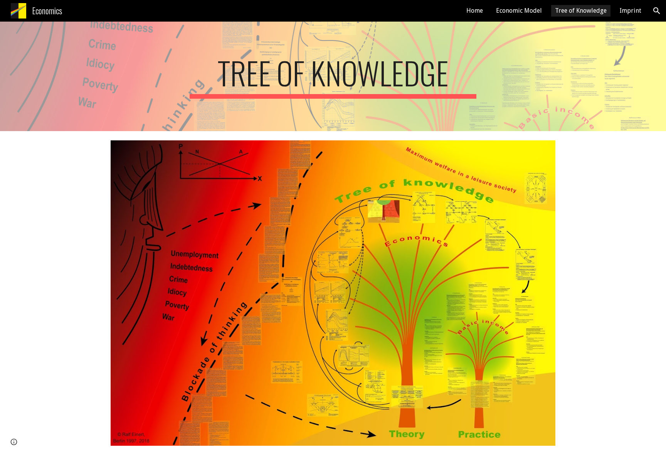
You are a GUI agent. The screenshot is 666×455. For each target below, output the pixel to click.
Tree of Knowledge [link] (581, 10)
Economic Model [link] (519, 10)
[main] (333, 76)
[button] (657, 11)
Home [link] (474, 10)
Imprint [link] (630, 10)
